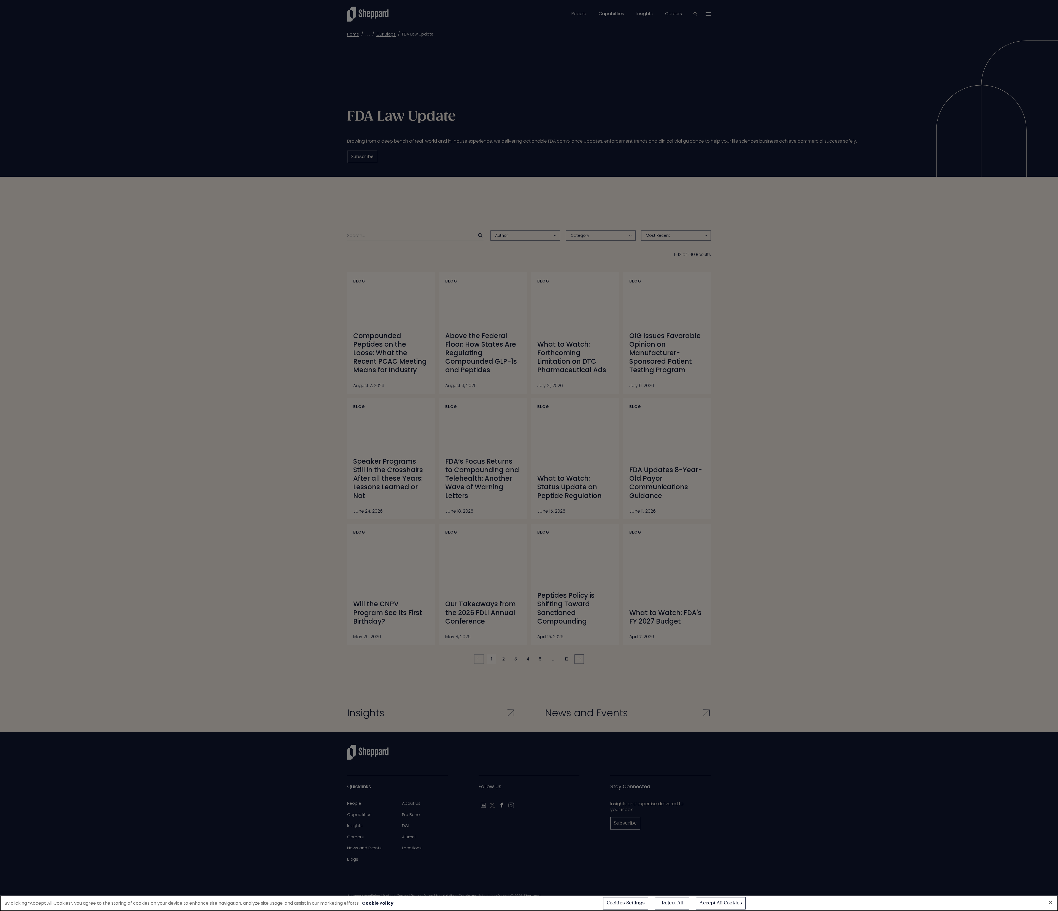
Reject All (672, 903)
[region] (529, 903)
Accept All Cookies (721, 903)
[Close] (1050, 902)
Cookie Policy (377, 903)
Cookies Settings (626, 903)
